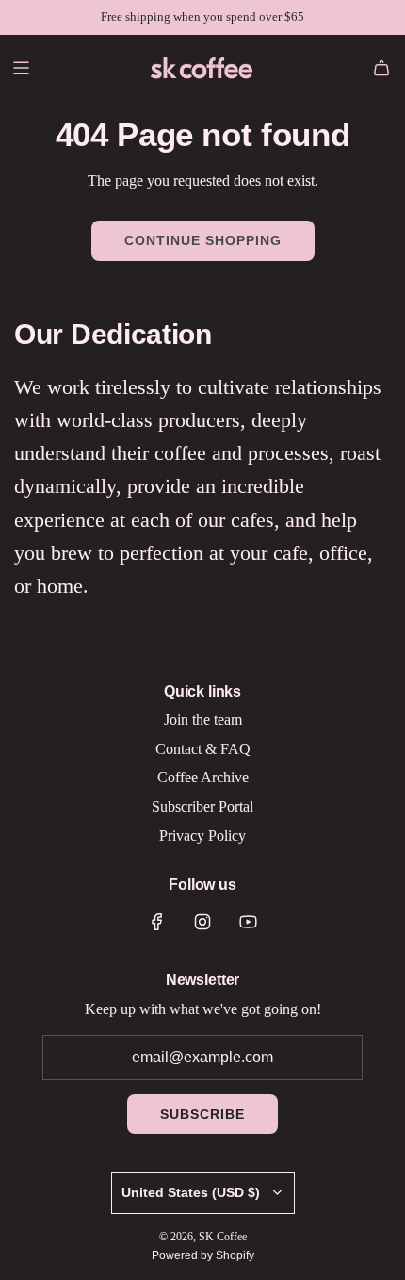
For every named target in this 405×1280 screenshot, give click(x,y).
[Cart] (381, 68)
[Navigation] (20, 68)
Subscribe (202, 1114)
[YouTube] (247, 922)
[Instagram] (202, 922)
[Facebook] (157, 922)
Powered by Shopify (203, 1255)
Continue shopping (203, 240)
